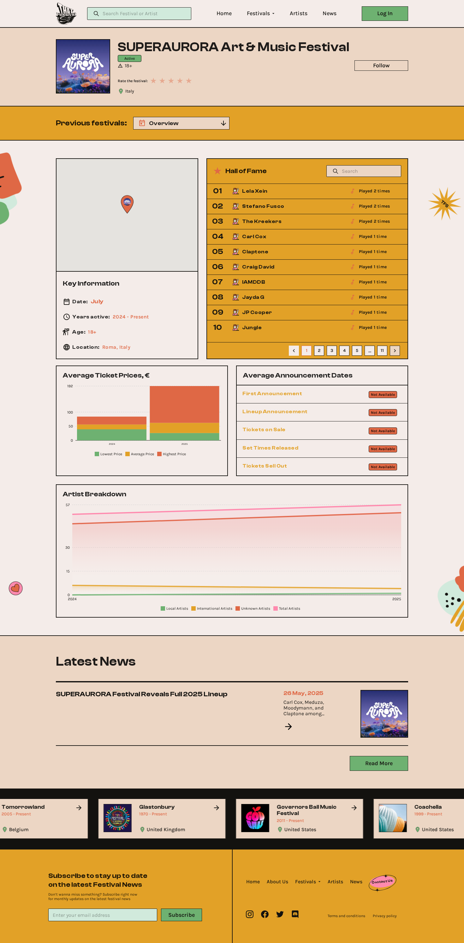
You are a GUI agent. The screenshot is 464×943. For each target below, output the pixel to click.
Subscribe (181, 914)
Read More (379, 763)
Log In (385, 13)
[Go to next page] (395, 351)
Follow (381, 65)
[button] (224, 13)
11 (382, 350)
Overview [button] (163, 123)
